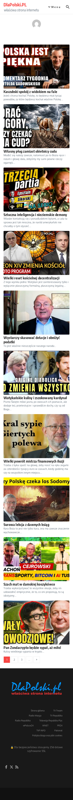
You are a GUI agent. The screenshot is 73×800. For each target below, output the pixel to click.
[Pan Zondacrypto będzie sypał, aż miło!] (36, 622)
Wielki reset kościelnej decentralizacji (32, 278)
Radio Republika (22, 720)
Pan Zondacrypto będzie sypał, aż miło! (32, 647)
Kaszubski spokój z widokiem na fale (30, 91)
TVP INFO (41, 730)
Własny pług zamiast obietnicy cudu (30, 151)
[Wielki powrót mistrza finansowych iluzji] (36, 436)
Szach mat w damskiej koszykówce (29, 584)
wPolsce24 (28, 725)
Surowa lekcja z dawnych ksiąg (26, 524)
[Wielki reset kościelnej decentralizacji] (36, 253)
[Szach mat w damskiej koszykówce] (36, 559)
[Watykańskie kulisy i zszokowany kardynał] (36, 373)
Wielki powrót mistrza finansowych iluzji (34, 461)
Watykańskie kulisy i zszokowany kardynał (35, 397)
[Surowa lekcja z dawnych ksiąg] (36, 499)
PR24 (59, 725)
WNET (45, 725)
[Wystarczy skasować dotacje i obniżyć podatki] (36, 313)
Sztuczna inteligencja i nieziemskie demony (35, 214)
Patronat (58, 730)
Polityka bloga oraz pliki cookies (47, 735)
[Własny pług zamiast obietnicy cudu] (36, 126)
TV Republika (56, 715)
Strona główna (37, 710)
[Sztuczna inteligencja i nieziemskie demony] (36, 190)
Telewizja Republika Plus (50, 720)
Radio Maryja (35, 715)
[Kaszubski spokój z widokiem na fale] (36, 67)
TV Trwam (57, 710)
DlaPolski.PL (15, 4)
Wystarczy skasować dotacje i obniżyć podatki (32, 339)
